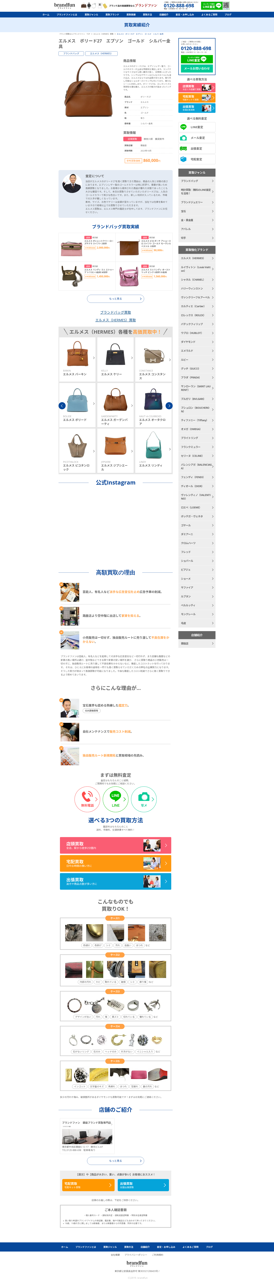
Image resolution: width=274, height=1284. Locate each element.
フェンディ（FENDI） (193, 477)
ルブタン (186, 596)
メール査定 (198, 138)
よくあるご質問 (209, 14)
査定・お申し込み (185, 14)
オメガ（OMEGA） (191, 429)
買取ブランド (112, 14)
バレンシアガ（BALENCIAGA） (196, 466)
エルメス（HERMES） (101, 53)
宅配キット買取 (72, 1185)
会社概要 (115, 1254)
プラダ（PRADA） (191, 377)
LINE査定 (197, 127)
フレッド (186, 552)
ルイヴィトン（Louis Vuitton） (195, 268)
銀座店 (184, 643)
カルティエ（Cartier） (193, 306)
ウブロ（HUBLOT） (192, 333)
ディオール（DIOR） (192, 486)
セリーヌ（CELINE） (192, 456)
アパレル (186, 229)
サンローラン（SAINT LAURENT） (195, 388)
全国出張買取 (127, 1185)
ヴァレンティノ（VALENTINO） (195, 496)
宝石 (183, 211)
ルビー (184, 359)
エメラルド (187, 350)
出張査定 (196, 148)
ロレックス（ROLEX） (193, 315)
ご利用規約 (157, 1254)
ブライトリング (189, 438)
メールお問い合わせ (197, 68)
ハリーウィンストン (192, 288)
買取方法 (147, 14)
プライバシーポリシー (135, 1254)
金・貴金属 (187, 220)
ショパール (187, 560)
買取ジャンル (91, 14)
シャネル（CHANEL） (193, 279)
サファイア (187, 587)
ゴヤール (186, 525)
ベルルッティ (188, 605)
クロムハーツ (188, 543)
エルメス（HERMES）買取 (115, 320)
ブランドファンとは (67, 14)
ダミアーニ (187, 534)
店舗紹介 (163, 14)
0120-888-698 (196, 48)
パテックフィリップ (192, 324)
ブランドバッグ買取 (115, 312)
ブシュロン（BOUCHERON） (195, 409)
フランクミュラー (190, 447)
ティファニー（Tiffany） (194, 420)
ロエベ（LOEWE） (191, 507)
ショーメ (186, 578)
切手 (183, 238)
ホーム (46, 14)
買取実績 (131, 14)
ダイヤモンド (188, 342)
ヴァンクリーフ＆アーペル (195, 297)
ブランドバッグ (71, 53)
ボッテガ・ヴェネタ (192, 516)
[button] (62, 405)
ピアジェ (186, 569)
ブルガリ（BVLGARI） (193, 399)
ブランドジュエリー (192, 202)
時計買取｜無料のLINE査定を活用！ (196, 191)
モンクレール (188, 614)
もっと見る (115, 1160)
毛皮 (183, 623)
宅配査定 (196, 159)
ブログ (228, 14)
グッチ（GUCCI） (191, 368)
